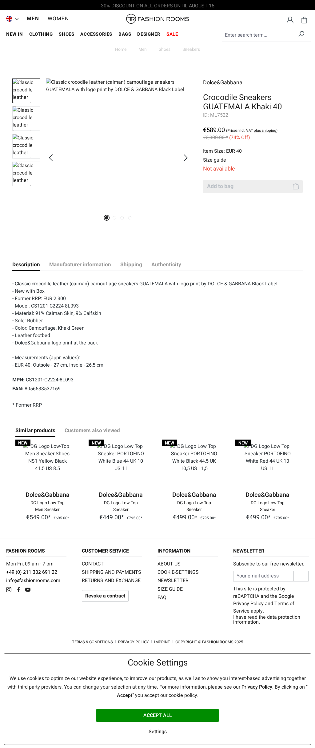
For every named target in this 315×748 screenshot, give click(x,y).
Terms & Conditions (92, 642)
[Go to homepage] (157, 19)
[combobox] (266, 35)
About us (169, 564)
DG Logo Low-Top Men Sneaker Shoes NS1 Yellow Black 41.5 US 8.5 (47, 506)
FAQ (162, 597)
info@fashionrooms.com (33, 580)
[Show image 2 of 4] (114, 217)
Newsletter (173, 580)
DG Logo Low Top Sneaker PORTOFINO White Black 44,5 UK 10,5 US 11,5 (194, 506)
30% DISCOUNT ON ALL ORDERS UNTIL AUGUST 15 (157, 6)
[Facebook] (20, 590)
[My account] (290, 19)
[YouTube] (29, 590)
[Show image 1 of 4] (107, 217)
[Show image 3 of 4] (122, 217)
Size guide (170, 589)
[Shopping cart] (304, 19)
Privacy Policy (248, 603)
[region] (101, 157)
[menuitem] (11, 19)
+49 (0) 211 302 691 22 (31, 572)
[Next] (185, 158)
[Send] (301, 576)
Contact (93, 564)
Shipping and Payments (111, 572)
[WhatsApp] (38, 590)
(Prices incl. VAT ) (251, 130)
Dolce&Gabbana (222, 82)
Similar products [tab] (35, 430)
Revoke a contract (105, 596)
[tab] (26, 265)
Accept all (157, 715)
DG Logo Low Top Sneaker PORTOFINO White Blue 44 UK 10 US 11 (121, 506)
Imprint (162, 642)
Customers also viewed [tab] (92, 430)
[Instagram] (10, 590)
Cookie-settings (178, 572)
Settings (158, 731)
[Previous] (50, 158)
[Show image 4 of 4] (130, 217)
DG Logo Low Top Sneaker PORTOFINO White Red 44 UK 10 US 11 (267, 506)
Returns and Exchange (111, 580)
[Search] (301, 33)
